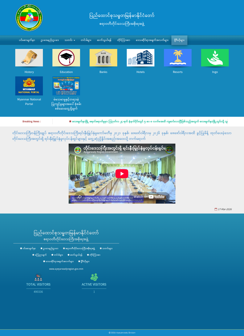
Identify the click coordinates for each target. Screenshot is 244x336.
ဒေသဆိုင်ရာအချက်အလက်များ (152, 40)
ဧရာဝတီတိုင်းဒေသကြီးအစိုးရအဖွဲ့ (80, 248)
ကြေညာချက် (41, 255)
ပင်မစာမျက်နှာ (27, 40)
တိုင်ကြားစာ (123, 40)
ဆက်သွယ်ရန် (104, 40)
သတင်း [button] (69, 40)
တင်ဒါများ (86, 40)
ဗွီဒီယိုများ (179, 40)
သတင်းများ (107, 248)
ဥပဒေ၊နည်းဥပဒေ (50, 40)
